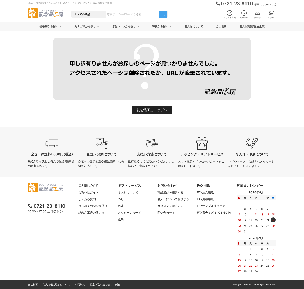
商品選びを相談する (170, 192)
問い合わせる (166, 212)
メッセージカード (129, 212)
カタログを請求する (170, 205)
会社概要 (33, 284)
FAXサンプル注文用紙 (211, 205)
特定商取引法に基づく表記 (105, 284)
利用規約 (80, 284)
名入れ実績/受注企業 (252, 26)
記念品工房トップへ (152, 110)
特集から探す (160, 26)
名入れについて (193, 26)
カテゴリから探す (85, 26)
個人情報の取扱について (56, 284)
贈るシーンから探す (124, 26)
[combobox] (132, 14)
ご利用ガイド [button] (88, 185)
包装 (121, 205)
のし (121, 199)
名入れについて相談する (173, 199)
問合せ (257, 17)
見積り (271, 17)
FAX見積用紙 (205, 199)
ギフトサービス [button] (129, 185)
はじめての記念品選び (92, 205)
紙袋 (121, 219)
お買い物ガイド (88, 192)
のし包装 (221, 26)
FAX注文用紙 (205, 192)
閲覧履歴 (244, 17)
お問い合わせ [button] (167, 185)
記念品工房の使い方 (91, 212)
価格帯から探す (48, 26)
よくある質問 (229, 17)
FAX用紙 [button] (203, 185)
